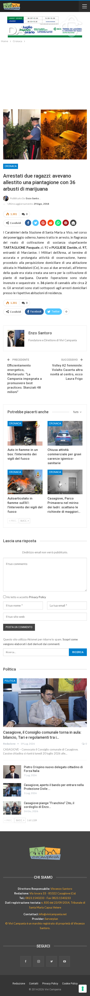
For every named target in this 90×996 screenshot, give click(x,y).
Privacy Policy (37, 597)
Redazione (19, 983)
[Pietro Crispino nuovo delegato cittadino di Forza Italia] (12, 772)
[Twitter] (51, 961)
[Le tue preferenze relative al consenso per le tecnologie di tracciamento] (83, 989)
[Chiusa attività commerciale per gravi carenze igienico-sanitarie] (65, 433)
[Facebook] (25, 961)
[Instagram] (38, 961)
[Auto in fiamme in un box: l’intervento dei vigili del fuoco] (25, 433)
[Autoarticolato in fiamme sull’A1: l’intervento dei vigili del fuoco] (25, 482)
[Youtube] (64, 961)
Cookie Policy (70, 983)
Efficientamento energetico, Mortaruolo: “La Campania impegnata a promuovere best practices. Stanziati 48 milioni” (24, 379)
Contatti (33, 983)
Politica (10, 680)
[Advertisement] (45, 75)
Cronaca (11, 166)
